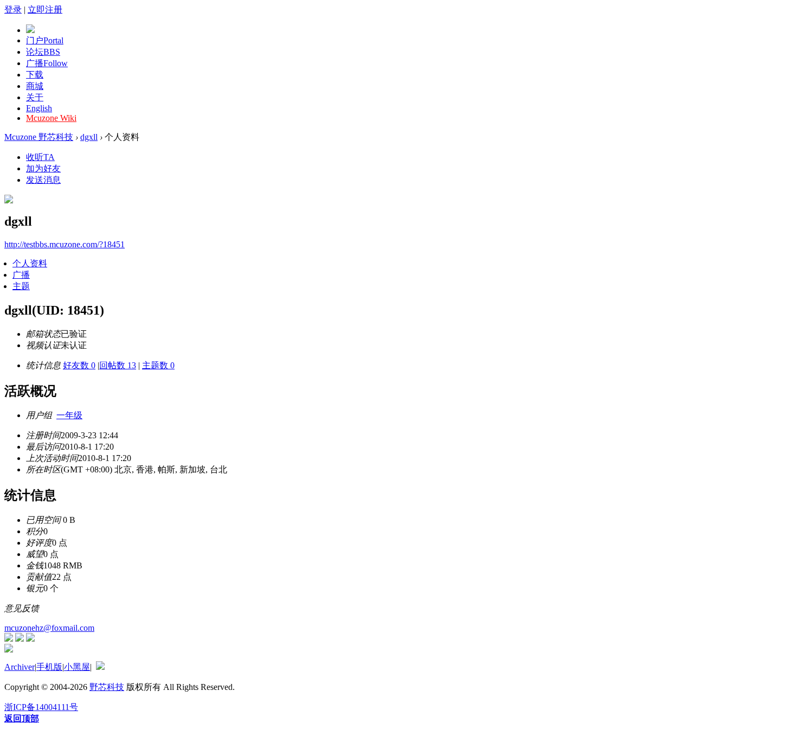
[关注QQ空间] (30, 638)
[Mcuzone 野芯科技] (30, 30)
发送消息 (43, 179)
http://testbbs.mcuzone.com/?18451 (64, 244)
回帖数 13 (117, 365)
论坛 (43, 51)
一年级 (69, 415)
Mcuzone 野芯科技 (38, 137)
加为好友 (43, 168)
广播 (47, 63)
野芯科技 (106, 687)
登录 (13, 9)
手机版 (49, 667)
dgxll (89, 137)
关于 (34, 97)
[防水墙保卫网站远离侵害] (100, 667)
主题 (21, 286)
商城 (34, 86)
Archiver (19, 667)
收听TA (40, 157)
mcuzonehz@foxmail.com (49, 627)
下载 (34, 74)
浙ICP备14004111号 (41, 707)
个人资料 (29, 263)
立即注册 (45, 9)
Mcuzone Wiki (51, 118)
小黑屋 (77, 667)
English (39, 108)
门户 (44, 40)
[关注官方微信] (8, 638)
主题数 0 (158, 365)
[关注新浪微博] (19, 638)
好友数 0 (79, 365)
